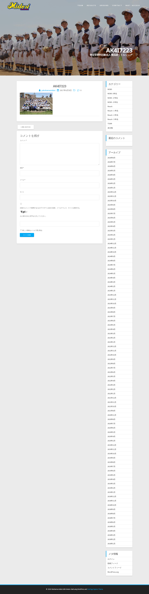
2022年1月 (111, 393)
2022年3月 (111, 385)
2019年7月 (111, 466)
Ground (104, 5)
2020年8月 (111, 419)
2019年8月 (111, 462)
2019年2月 (111, 488)
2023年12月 (112, 295)
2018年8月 (111, 513)
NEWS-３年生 (113, 102)
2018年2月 (111, 539)
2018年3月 (111, 535)
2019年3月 (111, 483)
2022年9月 (111, 359)
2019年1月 (111, 492)
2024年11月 (112, 248)
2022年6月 (111, 372)
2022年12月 (112, 346)
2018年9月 (111, 509)
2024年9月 (111, 256)
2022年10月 (112, 355)
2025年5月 (111, 222)
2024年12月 (112, 243)
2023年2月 (111, 338)
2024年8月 (111, 261)
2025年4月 (111, 226)
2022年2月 (111, 389)
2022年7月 (111, 368)
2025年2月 (111, 235)
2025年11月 (112, 196)
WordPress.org (113, 572)
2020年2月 (111, 441)
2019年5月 (111, 475)
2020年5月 (111, 432)
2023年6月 (111, 321)
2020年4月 (111, 436)
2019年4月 (111, 479)
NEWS (110, 89)
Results (91, 5)
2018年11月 (112, 501)
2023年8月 (111, 312)
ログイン (111, 559)
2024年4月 (111, 278)
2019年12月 (112, 445)
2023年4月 (111, 329)
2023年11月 (112, 299)
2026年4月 (111, 175)
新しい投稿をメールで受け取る (32, 230)
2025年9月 (111, 205)
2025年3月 (111, 231)
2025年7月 (111, 213)
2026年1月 (111, 188)
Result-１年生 (113, 111)
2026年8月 (111, 158)
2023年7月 (111, 316)
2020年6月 (111, 428)
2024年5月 (111, 273)
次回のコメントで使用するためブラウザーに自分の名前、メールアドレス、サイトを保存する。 (50, 208)
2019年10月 (112, 453)
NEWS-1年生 (112, 93)
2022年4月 (111, 381)
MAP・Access (133, 5)
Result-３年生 (113, 119)
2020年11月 (112, 415)
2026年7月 (111, 162)
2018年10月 (112, 505)
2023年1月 (111, 342)
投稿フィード (113, 563)
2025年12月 (112, 192)
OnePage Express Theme (95, 589)
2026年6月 (111, 166)
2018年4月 (111, 531)
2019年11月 (112, 449)
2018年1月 (111, 543)
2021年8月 (111, 411)
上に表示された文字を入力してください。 (33, 216)
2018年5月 (111, 526)
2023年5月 (111, 325)
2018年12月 (112, 496)
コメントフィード (115, 567)
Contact (117, 5)
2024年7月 (111, 265)
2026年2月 (111, 183)
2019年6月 (111, 471)
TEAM (110, 123)
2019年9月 (111, 458)
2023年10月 (112, 303)
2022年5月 (111, 376)
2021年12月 (112, 398)
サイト (22, 192)
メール (22, 180)
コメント (23, 140)
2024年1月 (111, 291)
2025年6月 (111, 218)
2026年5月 (111, 170)
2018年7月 (111, 518)
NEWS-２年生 (113, 98)
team (80, 5)
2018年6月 (111, 522)
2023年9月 (111, 308)
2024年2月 (111, 286)
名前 (22, 168)
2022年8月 (111, 363)
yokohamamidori (48, 90)
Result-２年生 (113, 115)
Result (110, 106)
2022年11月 (112, 351)
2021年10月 (112, 406)
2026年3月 (111, 179)
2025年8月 (111, 209)
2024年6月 (111, 269)
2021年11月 (112, 402)
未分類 (110, 128)
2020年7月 (111, 423)
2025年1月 (111, 239)
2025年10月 (112, 200)
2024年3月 (111, 282)
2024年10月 (112, 252)
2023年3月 (111, 333)
